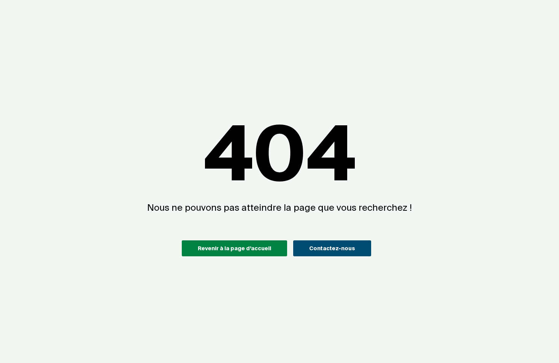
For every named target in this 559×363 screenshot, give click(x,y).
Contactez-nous (332, 248)
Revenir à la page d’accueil (234, 248)
